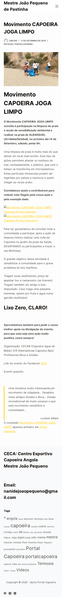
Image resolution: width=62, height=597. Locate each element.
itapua (7, 537)
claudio (34, 526)
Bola (46, 519)
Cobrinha (50, 527)
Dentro (26, 532)
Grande (47, 532)
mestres (8, 542)
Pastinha (32, 542)
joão (34, 537)
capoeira (20, 525)
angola (12, 518)
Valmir (6, 571)
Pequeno (48, 542)
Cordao (8, 532)
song (24, 564)
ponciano (21, 549)
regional (7, 564)
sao (19, 564)
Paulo (40, 542)
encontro (38, 532)
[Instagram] (15, 593)
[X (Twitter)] (10, 593)
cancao (7, 527)
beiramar (28, 519)
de (20, 532)
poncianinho (10, 549)
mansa (41, 537)
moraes (17, 542)
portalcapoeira (24, 44)
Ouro (24, 542)
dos (31, 532)
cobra (42, 526)
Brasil (51, 519)
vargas (13, 571)
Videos (22, 569)
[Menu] (56, 6)
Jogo (14, 537)
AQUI (44, 363)
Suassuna (31, 564)
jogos (21, 537)
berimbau (38, 519)
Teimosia (45, 563)
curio (15, 532)
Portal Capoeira (46, 582)
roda (14, 564)
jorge (28, 537)
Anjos (20, 519)
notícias (8, 44)
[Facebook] (5, 593)
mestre (52, 537)
